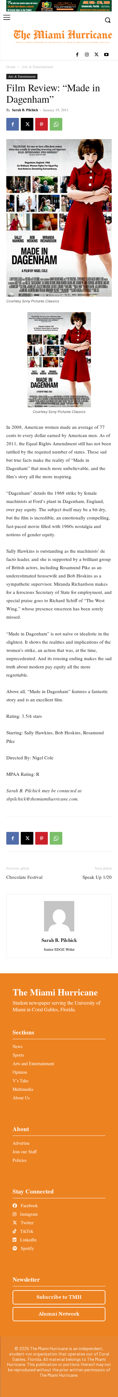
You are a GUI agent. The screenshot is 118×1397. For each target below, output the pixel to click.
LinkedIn (28, 1240)
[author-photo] (59, 931)
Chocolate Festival (24, 877)
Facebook (29, 1205)
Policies (19, 1160)
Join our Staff (25, 1152)
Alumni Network (59, 1314)
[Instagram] (87, 55)
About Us (21, 1098)
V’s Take (20, 1081)
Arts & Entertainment (37, 66)
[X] (96, 55)
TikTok (26, 1231)
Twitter (27, 1223)
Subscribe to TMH (59, 1297)
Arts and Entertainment (33, 1063)
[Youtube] (106, 55)
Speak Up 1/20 (97, 877)
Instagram (28, 1214)
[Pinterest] (41, 124)
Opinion (20, 1072)
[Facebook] (77, 55)
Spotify (27, 1248)
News (17, 1046)
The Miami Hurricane (55, 992)
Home (10, 66)
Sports (18, 1055)
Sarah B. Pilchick (25, 110)
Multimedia (23, 1089)
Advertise (21, 1143)
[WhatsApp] (56, 124)
